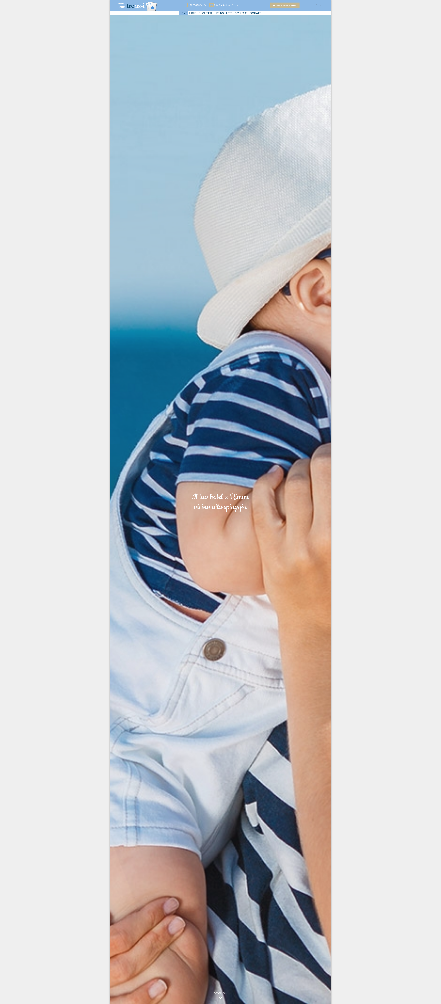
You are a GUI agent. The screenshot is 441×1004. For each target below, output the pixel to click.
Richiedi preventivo (285, 5)
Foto (229, 13)
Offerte (207, 13)
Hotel (193, 13)
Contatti (255, 13)
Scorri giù (220, 993)
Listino (219, 13)
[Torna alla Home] (138, 6)
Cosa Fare (241, 13)
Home (183, 13)
